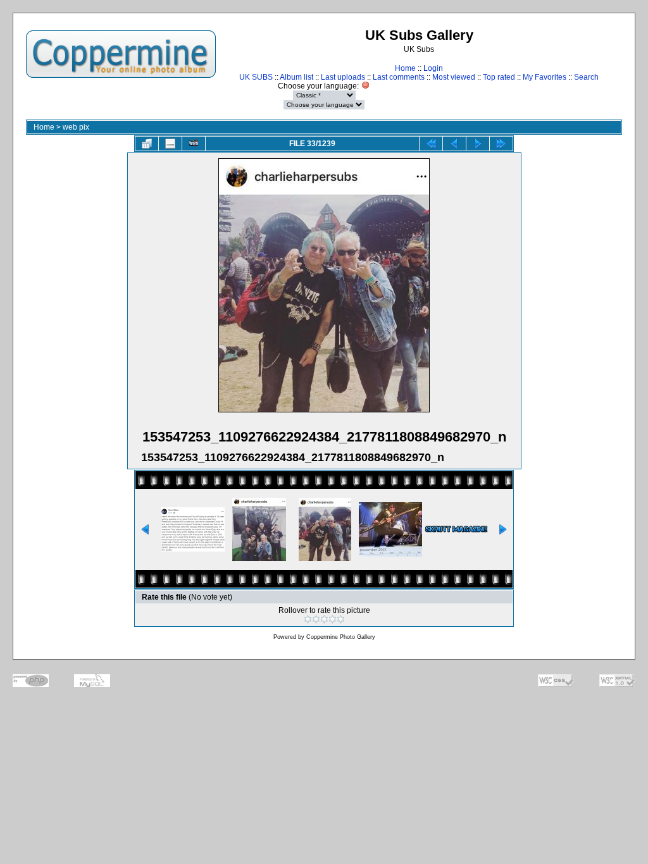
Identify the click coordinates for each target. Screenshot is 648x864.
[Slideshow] (193, 144)
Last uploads (343, 77)
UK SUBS (256, 77)
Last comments (399, 77)
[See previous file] (454, 144)
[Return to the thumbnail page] (146, 144)
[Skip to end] (501, 144)
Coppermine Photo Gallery (340, 637)
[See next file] (477, 144)
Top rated (499, 77)
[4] (332, 619)
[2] (316, 619)
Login (433, 68)
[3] (324, 619)
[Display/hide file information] (170, 144)
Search (586, 77)
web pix (76, 127)
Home (405, 68)
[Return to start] (431, 144)
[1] (308, 619)
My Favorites (544, 77)
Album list (296, 77)
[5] (341, 619)
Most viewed (453, 77)
